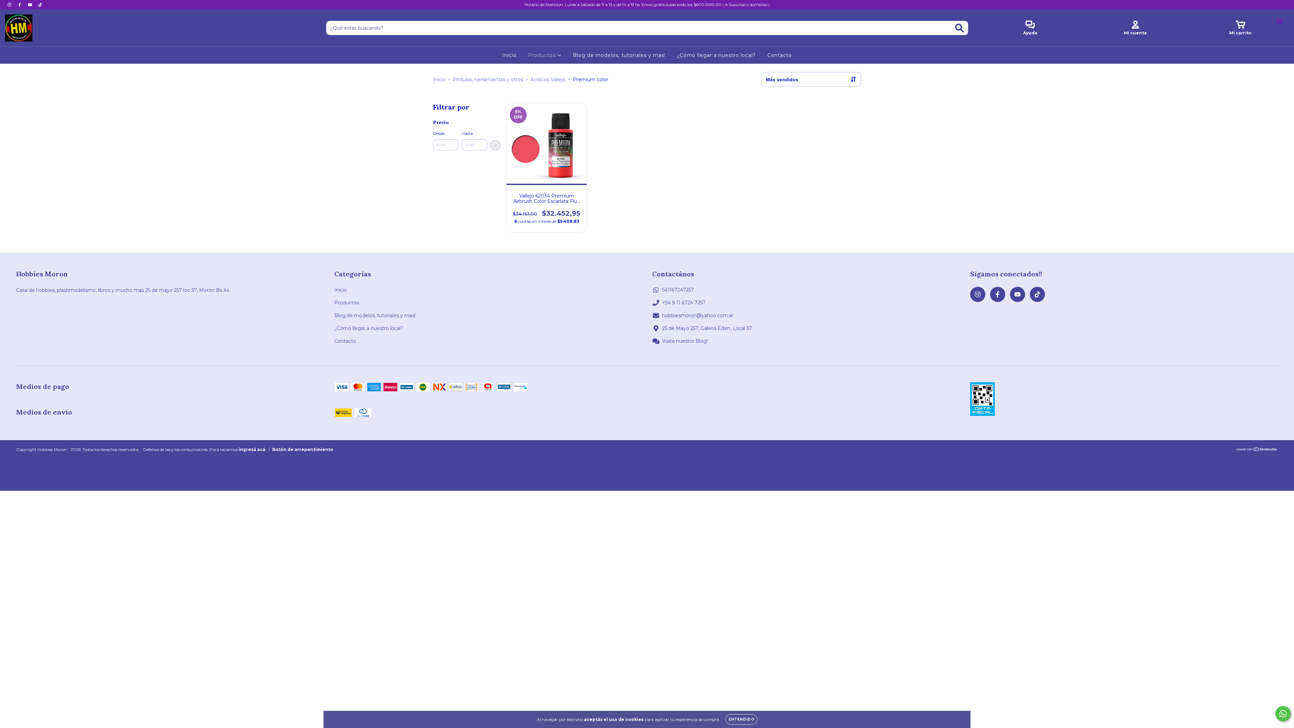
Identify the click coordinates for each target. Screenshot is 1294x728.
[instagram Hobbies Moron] (10, 5)
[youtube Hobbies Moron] (31, 5)
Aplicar (495, 145)
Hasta (467, 133)
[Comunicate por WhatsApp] (1283, 713)
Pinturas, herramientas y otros (488, 80)
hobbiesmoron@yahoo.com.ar (697, 315)
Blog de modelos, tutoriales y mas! (619, 55)
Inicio (509, 55)
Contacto (779, 55)
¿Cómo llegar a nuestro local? (716, 55)
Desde (438, 133)
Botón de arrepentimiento (302, 449)
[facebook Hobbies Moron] (20, 5)
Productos (542, 55)
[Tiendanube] (1257, 449)
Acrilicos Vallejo (547, 80)
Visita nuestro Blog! (685, 341)
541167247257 (678, 290)
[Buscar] (959, 28)
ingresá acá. (252, 449)
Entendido (741, 719)
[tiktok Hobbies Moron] (40, 5)
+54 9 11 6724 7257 (684, 303)
